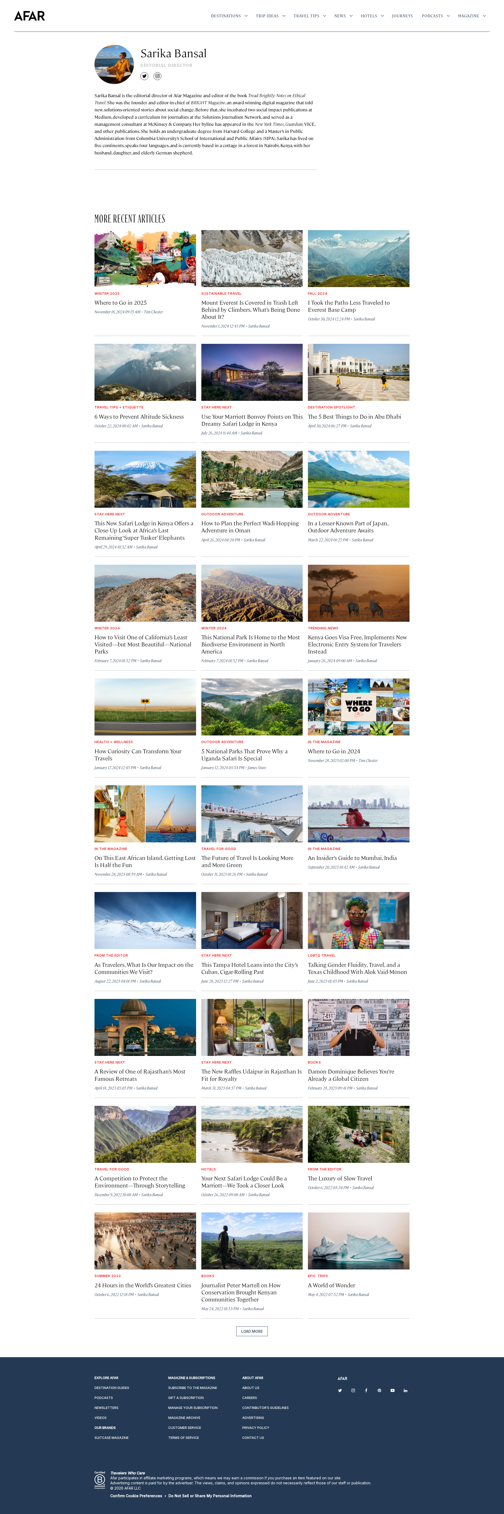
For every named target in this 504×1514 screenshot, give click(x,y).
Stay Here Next (216, 407)
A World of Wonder (331, 1285)
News (340, 15)
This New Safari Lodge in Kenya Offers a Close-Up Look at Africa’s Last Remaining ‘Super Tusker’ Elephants (143, 530)
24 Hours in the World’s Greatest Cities (142, 1285)
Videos (100, 1418)
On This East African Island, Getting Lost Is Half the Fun (145, 861)
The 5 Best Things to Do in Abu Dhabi (354, 416)
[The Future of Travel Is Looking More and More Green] (252, 813)
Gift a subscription (186, 1398)
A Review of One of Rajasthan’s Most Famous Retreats (140, 1074)
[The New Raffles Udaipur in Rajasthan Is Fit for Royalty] (252, 1027)
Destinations (226, 15)
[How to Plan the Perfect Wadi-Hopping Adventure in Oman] (252, 479)
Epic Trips (318, 1276)
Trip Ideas (267, 15)
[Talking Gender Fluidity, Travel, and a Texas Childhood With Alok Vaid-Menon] (359, 920)
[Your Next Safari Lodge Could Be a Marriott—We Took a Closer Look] (252, 1134)
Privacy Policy (255, 1428)
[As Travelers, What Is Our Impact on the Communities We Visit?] (145, 920)
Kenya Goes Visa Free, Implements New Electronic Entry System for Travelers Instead (357, 644)
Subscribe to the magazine (192, 1388)
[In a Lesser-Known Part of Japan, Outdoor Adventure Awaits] (359, 479)
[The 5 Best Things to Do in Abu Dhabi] (359, 372)
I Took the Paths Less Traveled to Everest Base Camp (349, 305)
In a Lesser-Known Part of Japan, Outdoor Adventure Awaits (348, 526)
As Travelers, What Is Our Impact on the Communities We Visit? (143, 968)
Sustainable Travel (221, 293)
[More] (246, 16)
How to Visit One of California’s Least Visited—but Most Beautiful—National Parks (142, 644)
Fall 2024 (318, 293)
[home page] (29, 15)
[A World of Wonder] (359, 1240)
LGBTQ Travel (322, 955)
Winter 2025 (107, 293)
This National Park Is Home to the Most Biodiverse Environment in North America (250, 644)
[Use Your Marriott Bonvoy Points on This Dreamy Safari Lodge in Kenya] (252, 372)
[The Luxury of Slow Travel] (359, 1134)
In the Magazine (324, 742)
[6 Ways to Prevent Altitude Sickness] (145, 372)
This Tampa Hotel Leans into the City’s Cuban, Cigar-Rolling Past (249, 968)
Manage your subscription (193, 1408)
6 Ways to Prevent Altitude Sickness (139, 416)
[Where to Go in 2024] (359, 706)
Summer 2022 (107, 1276)
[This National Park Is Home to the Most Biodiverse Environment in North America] (252, 593)
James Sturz (257, 767)
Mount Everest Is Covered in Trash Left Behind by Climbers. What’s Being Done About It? (250, 309)
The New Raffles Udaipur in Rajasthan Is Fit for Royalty (251, 1074)
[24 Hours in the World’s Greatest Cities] (145, 1240)
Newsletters (106, 1408)
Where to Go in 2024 (334, 751)
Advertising (253, 1418)
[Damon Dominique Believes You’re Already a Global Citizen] (359, 1027)
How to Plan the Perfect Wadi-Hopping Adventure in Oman (250, 526)
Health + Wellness (113, 742)
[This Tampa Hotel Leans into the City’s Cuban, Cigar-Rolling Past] (252, 920)
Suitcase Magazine (111, 1438)
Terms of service (183, 1438)
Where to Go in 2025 (120, 302)
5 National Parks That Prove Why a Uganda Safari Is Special (244, 754)
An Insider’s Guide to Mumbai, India (352, 857)
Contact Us (253, 1438)
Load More (252, 1331)
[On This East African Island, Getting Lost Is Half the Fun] (145, 813)
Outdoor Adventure (222, 514)
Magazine (468, 15)
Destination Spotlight (331, 407)
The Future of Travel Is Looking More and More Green (247, 861)
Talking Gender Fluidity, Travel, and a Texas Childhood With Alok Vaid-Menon (357, 968)
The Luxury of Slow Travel (340, 1178)
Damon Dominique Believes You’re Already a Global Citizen (351, 1074)
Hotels (369, 15)
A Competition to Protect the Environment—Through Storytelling (139, 1181)
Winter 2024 (107, 628)
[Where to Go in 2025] (145, 258)
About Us (250, 1388)
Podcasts (432, 15)
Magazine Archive (184, 1418)
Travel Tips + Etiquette (119, 407)
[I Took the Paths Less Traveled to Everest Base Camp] (359, 258)
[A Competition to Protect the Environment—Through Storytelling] (145, 1134)
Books (314, 1062)
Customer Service (184, 1428)
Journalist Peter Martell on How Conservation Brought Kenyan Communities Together (241, 1292)
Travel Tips (306, 15)
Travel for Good (218, 849)
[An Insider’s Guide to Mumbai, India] (359, 813)
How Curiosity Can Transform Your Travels (137, 754)
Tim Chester (153, 311)
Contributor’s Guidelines (265, 1408)
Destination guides (111, 1388)
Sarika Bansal (259, 325)
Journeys (402, 15)
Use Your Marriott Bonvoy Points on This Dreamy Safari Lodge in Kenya (252, 419)
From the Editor (111, 955)
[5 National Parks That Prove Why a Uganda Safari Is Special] (252, 706)
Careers (249, 1398)
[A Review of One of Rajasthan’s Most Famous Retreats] (145, 1027)
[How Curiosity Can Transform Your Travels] (145, 706)
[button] (136, 1495)
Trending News (323, 628)
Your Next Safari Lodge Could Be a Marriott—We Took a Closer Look (244, 1181)
